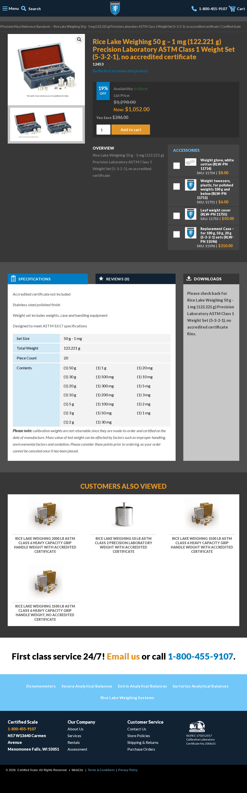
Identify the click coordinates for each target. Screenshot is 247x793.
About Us (75, 729)
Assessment (77, 749)
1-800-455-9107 (200, 656)
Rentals (74, 742)
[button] (79, 39)
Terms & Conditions (101, 770)
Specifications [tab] (34, 279)
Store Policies (138, 735)
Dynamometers (41, 686)
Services (74, 735)
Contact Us (136, 729)
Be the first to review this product (120, 70)
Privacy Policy (127, 770)
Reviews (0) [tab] (118, 279)
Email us (123, 656)
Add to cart (131, 129)
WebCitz (77, 770)
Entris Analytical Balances (142, 686)
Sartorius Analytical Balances (201, 686)
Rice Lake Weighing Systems (127, 697)
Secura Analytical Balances (87, 686)
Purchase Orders (141, 749)
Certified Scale (23, 722)
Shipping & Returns (142, 742)
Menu (14, 8)
